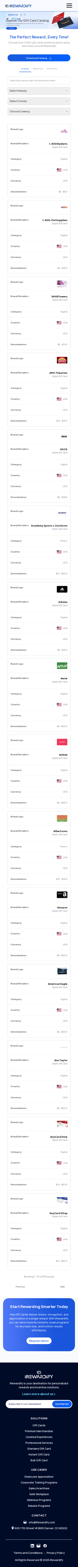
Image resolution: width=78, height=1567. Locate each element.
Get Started (62, 1404)
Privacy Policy (56, 1553)
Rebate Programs (39, 1506)
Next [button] (62, 1286)
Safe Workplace (39, 1494)
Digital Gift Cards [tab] (38, 69)
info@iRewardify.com (42, 1522)
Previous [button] (20, 1286)
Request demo (39, 1340)
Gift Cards (39, 1425)
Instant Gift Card (39, 1454)
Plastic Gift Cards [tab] (52, 69)
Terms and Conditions (28, 1553)
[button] (39, 57)
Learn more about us (37, 1394)
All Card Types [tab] (25, 69)
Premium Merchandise (39, 1431)
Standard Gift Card (39, 1448)
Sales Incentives (39, 1488)
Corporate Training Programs (39, 1482)
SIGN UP (11, 28)
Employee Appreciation (39, 1476)
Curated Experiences (39, 1437)
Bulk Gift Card (39, 1460)
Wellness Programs (39, 1500)
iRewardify (56, 1560)
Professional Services (39, 1443)
